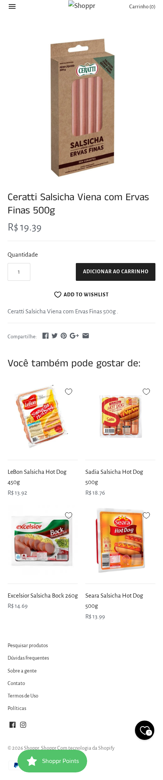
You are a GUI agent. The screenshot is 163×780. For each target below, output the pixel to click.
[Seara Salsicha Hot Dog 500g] (120, 540)
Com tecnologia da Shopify (85, 748)
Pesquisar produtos (28, 645)
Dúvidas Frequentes (28, 658)
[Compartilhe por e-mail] (85, 335)
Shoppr (31, 748)
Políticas (17, 708)
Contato (16, 683)
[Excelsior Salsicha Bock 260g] (43, 540)
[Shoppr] (81, 5)
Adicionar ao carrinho (116, 271)
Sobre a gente (22, 671)
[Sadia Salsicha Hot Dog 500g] (120, 416)
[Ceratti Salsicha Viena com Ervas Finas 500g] (81, 107)
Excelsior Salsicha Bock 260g (43, 595)
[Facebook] (12, 727)
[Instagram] (23, 727)
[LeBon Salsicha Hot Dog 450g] (43, 416)
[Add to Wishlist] (69, 390)
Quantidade (23, 254)
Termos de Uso (23, 696)
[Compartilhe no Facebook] (45, 335)
